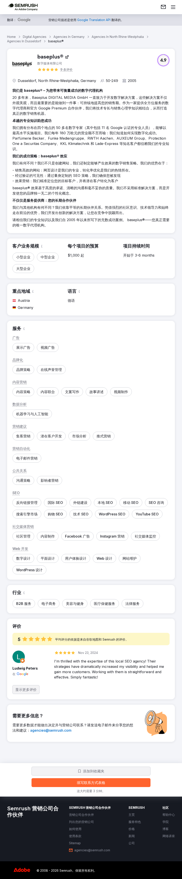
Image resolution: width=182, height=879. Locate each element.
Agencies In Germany (69, 37)
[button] (163, 60)
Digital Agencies (34, 37)
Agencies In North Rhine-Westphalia (118, 37)
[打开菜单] (173, 7)
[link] (163, 7)
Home (11, 37)
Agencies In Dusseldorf (24, 41)
